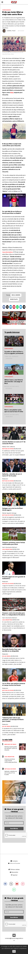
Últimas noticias (15, 869)
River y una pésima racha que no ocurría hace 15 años (13, 411)
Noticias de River (8, 448)
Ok (14, 951)
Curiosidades (6, 10)
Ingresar (14, 875)
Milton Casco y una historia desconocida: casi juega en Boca (13, 381)
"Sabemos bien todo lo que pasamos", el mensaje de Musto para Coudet (13, 719)
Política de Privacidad (14, 863)
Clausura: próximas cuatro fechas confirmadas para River (13, 543)
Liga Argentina (7, 549)
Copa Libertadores (7, 252)
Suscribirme (14, 828)
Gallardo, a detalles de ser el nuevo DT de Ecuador (12, 475)
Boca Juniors (16, 295)
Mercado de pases (10, 744)
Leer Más (7, 321)
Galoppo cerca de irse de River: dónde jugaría (12, 509)
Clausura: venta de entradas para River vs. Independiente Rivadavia (13, 614)
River (12, 92)
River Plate (14, 299)
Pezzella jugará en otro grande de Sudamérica (13, 577)
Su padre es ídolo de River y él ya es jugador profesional (13, 352)
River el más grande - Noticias (15, 810)
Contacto (15, 861)
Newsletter (14, 872)
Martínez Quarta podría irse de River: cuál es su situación (10, 748)
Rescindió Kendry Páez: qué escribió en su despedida (11, 650)
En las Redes (6, 656)
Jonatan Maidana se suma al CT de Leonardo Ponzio (13, 443)
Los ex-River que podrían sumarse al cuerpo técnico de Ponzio (13, 684)
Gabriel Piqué (11, 30)
